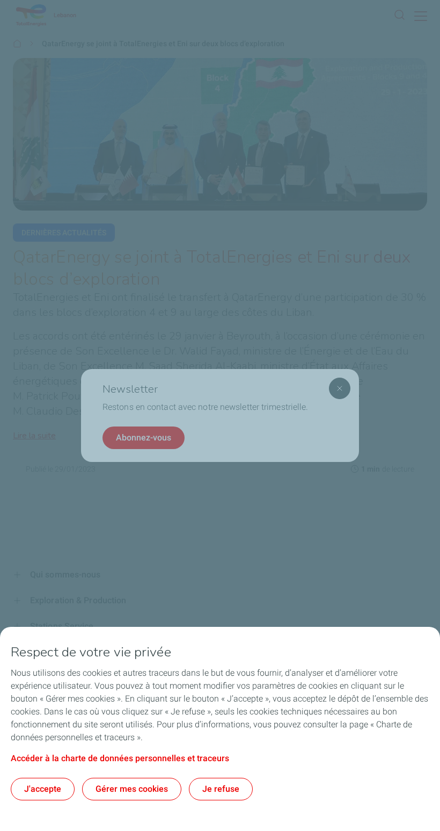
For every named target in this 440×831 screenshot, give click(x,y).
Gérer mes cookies (132, 789)
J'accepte (42, 789)
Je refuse (220, 789)
